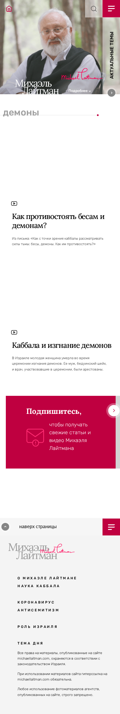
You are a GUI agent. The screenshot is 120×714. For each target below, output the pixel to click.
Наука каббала (38, 586)
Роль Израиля (37, 627)
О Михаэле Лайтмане (47, 578)
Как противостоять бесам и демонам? (58, 220)
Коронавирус (36, 602)
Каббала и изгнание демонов (61, 345)
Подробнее (78, 91)
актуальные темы (111, 55)
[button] (94, 90)
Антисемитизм (38, 610)
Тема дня (30, 643)
